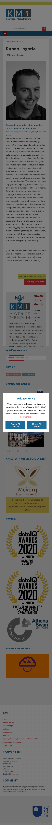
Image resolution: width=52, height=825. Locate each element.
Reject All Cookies (36, 425)
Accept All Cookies (15, 425)
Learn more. (26, 417)
